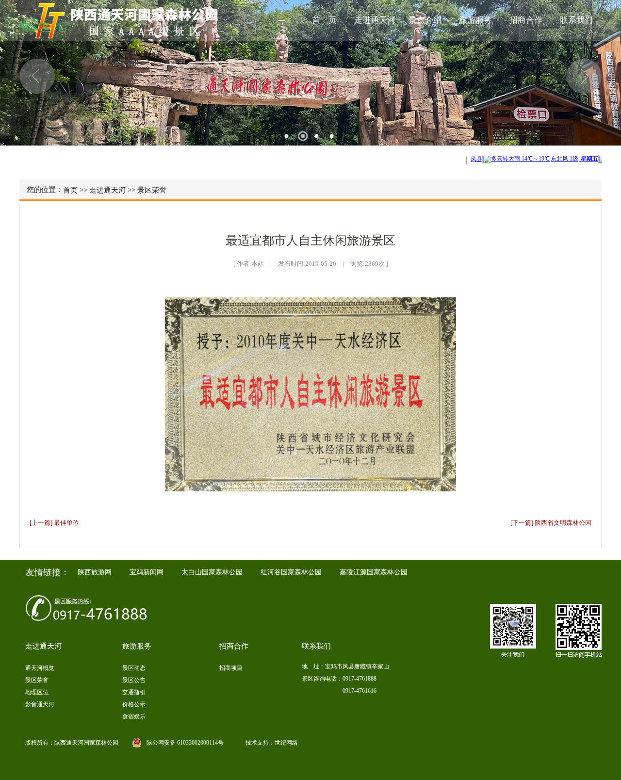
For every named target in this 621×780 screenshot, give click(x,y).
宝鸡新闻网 (146, 572)
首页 (70, 190)
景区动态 (134, 668)
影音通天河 (39, 704)
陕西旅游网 (95, 572)
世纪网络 (286, 742)
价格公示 (134, 704)
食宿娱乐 (134, 716)
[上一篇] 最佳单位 (54, 522)
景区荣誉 (151, 190)
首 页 (324, 20)
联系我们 (576, 20)
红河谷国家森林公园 (291, 572)
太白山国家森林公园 (212, 572)
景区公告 (134, 680)
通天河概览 (39, 668)
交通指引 (134, 692)
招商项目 (231, 668)
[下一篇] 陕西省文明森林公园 (550, 522)
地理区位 (37, 692)
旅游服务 (475, 20)
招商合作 (525, 20)
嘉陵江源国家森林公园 (374, 572)
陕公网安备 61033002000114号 (185, 742)
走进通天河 (374, 20)
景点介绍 (425, 20)
